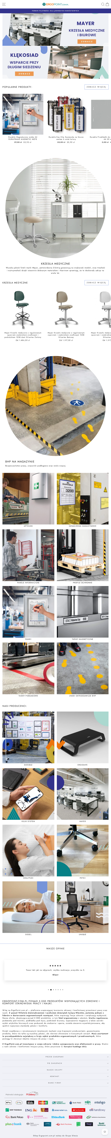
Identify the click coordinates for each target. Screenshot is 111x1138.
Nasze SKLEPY (55, 1070)
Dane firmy (54, 1083)
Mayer (35, 267)
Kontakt (55, 1076)
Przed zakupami (55, 1057)
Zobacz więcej (96, 87)
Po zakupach (54, 1063)
